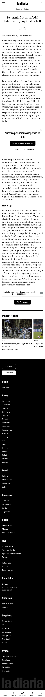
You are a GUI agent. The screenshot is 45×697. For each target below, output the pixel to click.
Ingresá (31, 149)
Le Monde (6, 504)
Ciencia (5, 408)
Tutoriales (6, 660)
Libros (4, 441)
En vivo (5, 557)
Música (5, 529)
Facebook (6, 639)
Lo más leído (7, 546)
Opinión (5, 448)
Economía (6, 423)
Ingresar (8, 366)
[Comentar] (25, 28)
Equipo (5, 607)
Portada (5, 387)
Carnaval (6, 405)
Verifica (5, 462)
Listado (5, 584)
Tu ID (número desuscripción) (9, 588)
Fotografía (6, 563)
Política (5, 451)
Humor (5, 566)
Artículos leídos (8, 532)
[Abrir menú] (3, 3)
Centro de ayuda (9, 656)
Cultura (5, 415)
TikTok (4, 643)
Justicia (5, 437)
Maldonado (7, 480)
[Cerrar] (41, 130)
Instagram (6, 635)
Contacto (6, 671)
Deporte (19, 9)
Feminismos (7, 430)
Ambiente (6, 401)
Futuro (5, 433)
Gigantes (6, 511)
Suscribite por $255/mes (22, 143)
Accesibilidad (7, 664)
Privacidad (6, 667)
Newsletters (7, 621)
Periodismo (7, 525)
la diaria (5, 501)
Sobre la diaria (8, 604)
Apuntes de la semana (11, 553)
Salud (4, 455)
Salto (4, 487)
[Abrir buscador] (41, 3)
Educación (6, 426)
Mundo (5, 444)
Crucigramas (7, 570)
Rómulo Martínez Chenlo (10, 349)
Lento (4, 508)
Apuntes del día (8, 550)
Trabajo (5, 459)
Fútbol (26, 9)
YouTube (5, 628)
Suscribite (9, 373)
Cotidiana (6, 412)
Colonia (5, 476)
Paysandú (6, 483)
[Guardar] (20, 28)
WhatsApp (6, 632)
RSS (4, 625)
